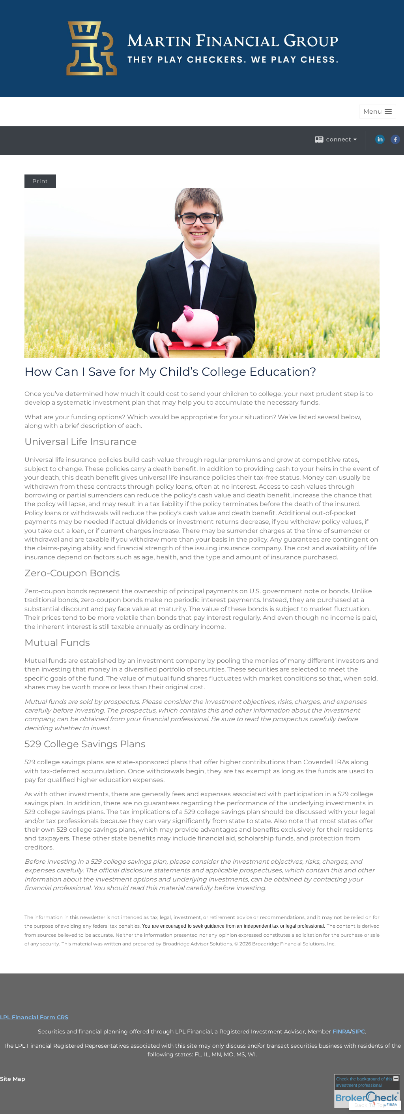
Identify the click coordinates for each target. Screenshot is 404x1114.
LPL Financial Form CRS (34, 1017)
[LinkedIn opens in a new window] (380, 142)
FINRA (341, 1031)
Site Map (12, 1078)
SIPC (358, 1031)
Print (40, 181)
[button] (377, 111)
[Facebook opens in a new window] (395, 142)
